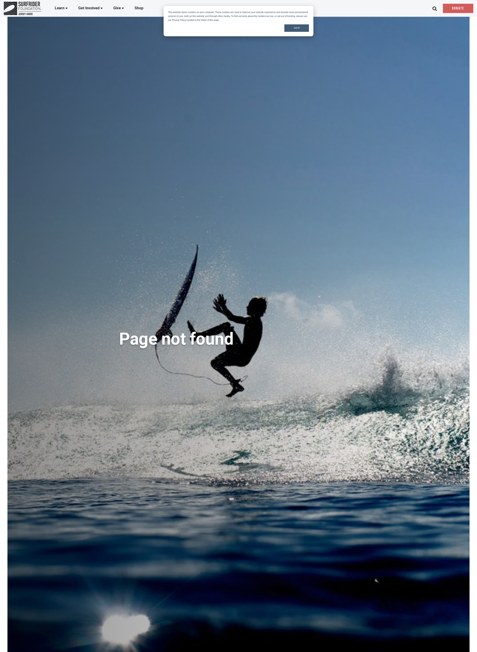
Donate (458, 8)
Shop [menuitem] (139, 8)
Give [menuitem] (117, 8)
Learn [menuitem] (60, 8)
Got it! (297, 28)
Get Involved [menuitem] (89, 8)
